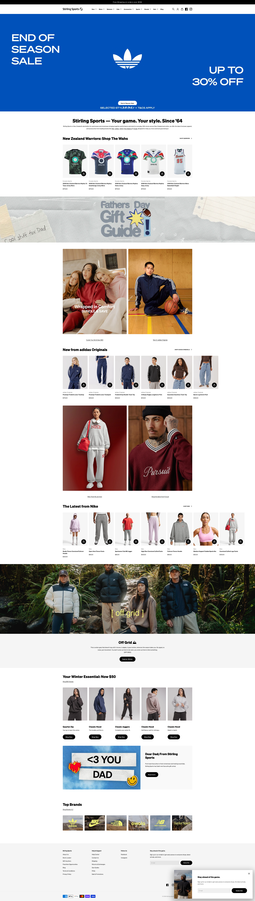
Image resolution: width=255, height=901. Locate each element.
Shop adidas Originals (182, 349)
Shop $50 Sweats (68, 681)
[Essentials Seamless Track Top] (179, 371)
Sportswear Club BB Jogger (123, 550)
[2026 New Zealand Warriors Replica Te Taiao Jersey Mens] (75, 160)
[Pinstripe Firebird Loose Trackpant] (101, 371)
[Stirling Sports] (73, 9)
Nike (113, 128)
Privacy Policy (67, 873)
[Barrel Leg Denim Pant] (205, 371)
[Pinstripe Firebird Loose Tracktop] (75, 371)
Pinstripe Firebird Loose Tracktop (73, 394)
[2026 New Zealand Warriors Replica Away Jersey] (153, 160)
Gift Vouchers (67, 860)
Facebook (124, 854)
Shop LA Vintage (127, 101)
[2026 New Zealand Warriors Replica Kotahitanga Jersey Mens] (101, 160)
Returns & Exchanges (98, 863)
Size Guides (95, 867)
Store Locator (67, 857)
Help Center (95, 854)
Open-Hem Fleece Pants (96, 550)
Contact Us (95, 857)
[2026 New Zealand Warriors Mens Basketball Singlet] (179, 160)
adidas (117, 128)
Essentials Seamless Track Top (177, 394)
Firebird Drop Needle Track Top (125, 394)
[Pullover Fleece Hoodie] (179, 528)
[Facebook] (186, 9)
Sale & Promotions (97, 873)
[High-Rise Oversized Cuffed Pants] (153, 528)
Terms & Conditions (69, 870)
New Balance (128, 128)
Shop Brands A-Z (68, 809)
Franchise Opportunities (70, 863)
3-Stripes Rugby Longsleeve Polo (151, 394)
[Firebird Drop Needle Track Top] (127, 371)
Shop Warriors (185, 137)
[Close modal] (249, 874)
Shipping (94, 860)
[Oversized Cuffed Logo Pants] (232, 528)
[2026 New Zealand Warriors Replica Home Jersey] (127, 160)
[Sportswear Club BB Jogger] (127, 528)
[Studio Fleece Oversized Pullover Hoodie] (75, 528)
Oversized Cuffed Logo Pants (229, 550)
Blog (64, 867)
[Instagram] (191, 9)
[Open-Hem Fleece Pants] (101, 528)
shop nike (186, 505)
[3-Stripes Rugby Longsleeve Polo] (153, 371)
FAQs (93, 870)
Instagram (124, 857)
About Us (66, 854)
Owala (135, 128)
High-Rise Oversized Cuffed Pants (152, 550)
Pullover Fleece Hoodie (174, 550)
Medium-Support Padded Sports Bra (204, 550)
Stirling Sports (170, 895)
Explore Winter (127, 658)
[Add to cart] (83, 173)
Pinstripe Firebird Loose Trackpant (100, 394)
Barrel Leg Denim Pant (200, 394)
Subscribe (239, 891)
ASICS (121, 128)
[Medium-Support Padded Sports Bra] (205, 528)
